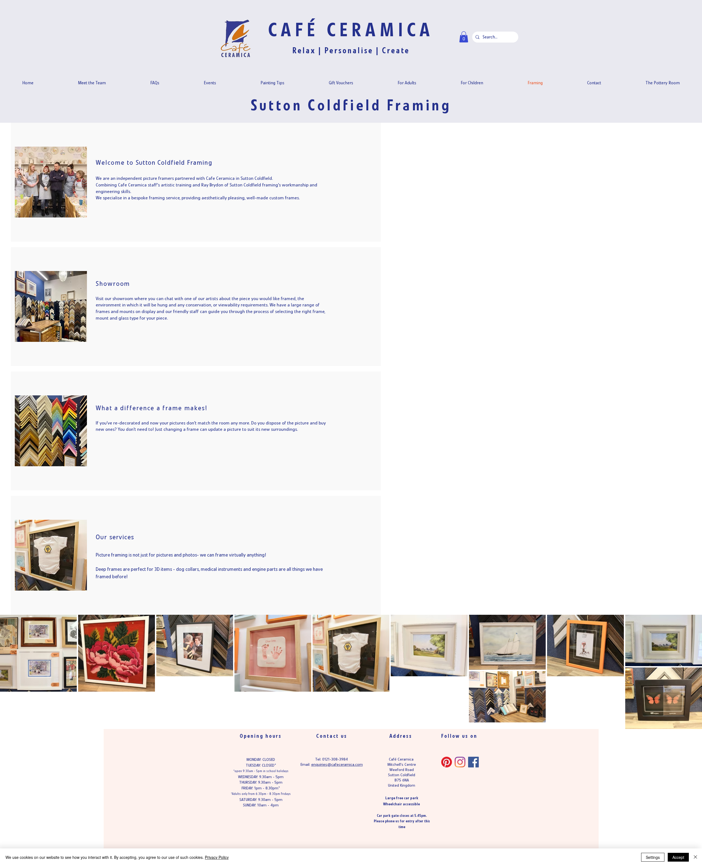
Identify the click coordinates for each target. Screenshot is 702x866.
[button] (463, 37)
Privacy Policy (217, 857)
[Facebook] (473, 762)
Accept (678, 857)
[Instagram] (460, 762)
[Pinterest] (446, 762)
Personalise (348, 51)
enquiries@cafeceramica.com (337, 764)
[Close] (695, 857)
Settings (653, 857)
